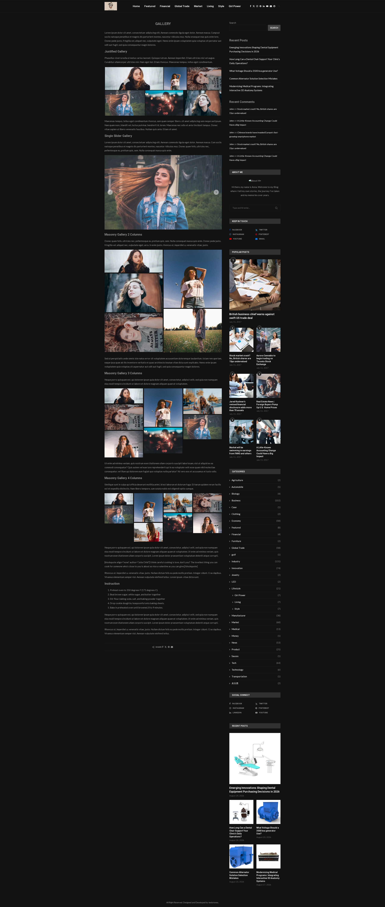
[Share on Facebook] (162, 650)
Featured (149, 6)
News (256, 642)
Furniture (256, 541)
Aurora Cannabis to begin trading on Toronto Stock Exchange (266, 360)
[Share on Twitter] (166, 650)
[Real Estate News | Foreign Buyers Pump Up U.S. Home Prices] (268, 386)
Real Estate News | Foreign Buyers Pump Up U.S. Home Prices (267, 404)
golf (256, 554)
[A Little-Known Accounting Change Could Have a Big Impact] (268, 432)
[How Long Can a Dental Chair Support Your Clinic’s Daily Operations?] (241, 812)
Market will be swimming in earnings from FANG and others (240, 450)
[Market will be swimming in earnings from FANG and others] (241, 432)
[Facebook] (250, 6)
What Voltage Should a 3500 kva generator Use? (253, 70)
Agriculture (256, 480)
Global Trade (182, 6)
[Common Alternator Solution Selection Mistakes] (241, 856)
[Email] (271, 6)
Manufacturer (256, 615)
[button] (110, 194)
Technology (256, 669)
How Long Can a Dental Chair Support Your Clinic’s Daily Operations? (240, 832)
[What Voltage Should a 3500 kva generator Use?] (268, 812)
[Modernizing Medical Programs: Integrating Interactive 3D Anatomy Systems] (268, 856)
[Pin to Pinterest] (169, 650)
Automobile (256, 487)
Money (256, 635)
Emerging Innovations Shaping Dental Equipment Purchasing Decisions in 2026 (254, 789)
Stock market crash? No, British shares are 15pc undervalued (240, 358)
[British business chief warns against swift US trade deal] (254, 284)
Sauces (256, 656)
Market (198, 6)
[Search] (278, 6)
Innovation (256, 568)
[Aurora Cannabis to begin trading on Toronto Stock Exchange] (268, 340)
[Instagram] (257, 6)
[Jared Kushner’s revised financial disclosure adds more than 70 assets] (241, 386)
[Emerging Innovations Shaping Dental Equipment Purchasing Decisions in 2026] (254, 758)
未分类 (256, 683)
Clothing (256, 514)
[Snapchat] (274, 6)
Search (232, 22)
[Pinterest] (260, 6)
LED (256, 581)
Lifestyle (256, 588)
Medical (256, 629)
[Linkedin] (264, 6)
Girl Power (235, 6)
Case (256, 507)
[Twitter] (254, 6)
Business (256, 500)
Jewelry (256, 575)
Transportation (256, 676)
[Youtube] (267, 6)
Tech (256, 663)
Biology (256, 493)
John (231, 109)
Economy (256, 520)
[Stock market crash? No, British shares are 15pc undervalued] (241, 340)
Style (221, 6)
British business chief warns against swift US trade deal (251, 316)
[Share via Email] (172, 650)
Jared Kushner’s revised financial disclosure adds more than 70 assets (240, 406)
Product (256, 649)
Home (136, 6)
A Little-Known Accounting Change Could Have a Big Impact (266, 452)
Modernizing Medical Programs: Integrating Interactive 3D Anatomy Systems (267, 876)
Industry (256, 561)
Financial (165, 6)
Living (210, 6)
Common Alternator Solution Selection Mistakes (253, 78)
